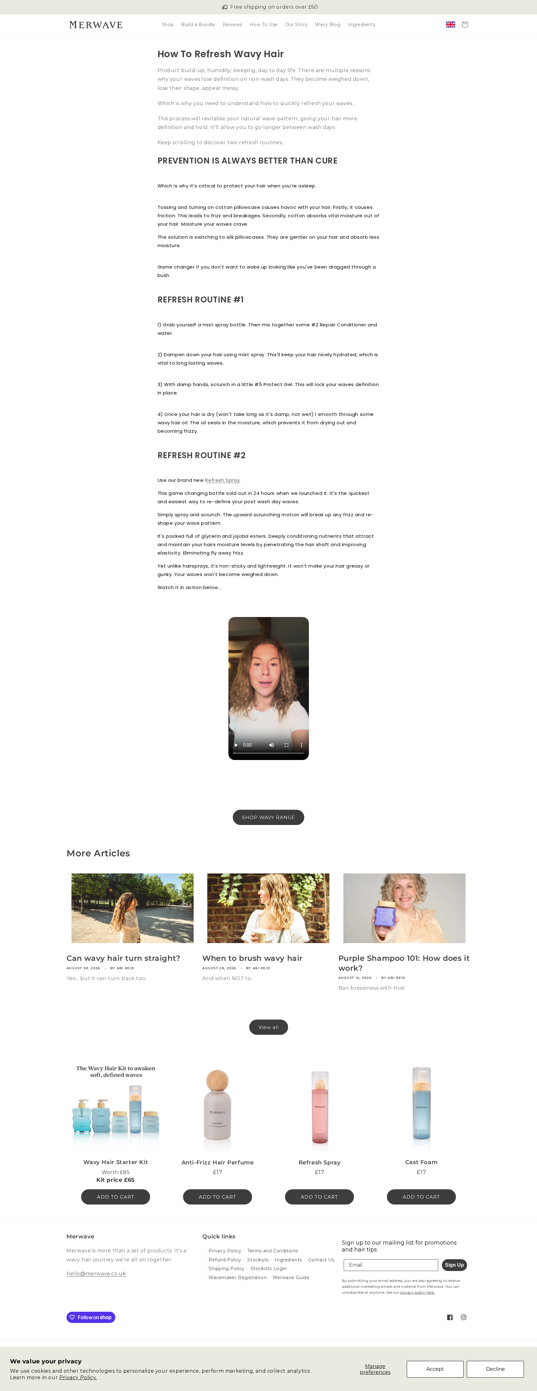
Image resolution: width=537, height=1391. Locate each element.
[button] (465, 24)
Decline (495, 1369)
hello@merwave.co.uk (96, 1274)
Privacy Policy (225, 1251)
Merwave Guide (291, 1277)
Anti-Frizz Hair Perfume (217, 1162)
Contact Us (321, 1260)
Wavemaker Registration (238, 1277)
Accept (435, 1369)
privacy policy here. (417, 1292)
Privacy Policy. (78, 1377)
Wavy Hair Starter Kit (115, 1162)
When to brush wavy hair (252, 958)
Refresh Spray (222, 480)
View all (269, 1027)
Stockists (257, 1260)
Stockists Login (269, 1268)
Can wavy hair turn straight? (124, 958)
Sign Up (454, 1265)
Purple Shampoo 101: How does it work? (404, 963)
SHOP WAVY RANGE (268, 817)
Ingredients (288, 1260)
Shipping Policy (227, 1268)
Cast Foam (421, 1162)
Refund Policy (225, 1260)
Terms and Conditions (272, 1251)
